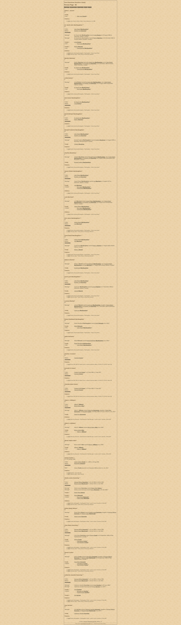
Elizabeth (87, 411)
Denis (95, 489)
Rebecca (97, 245)
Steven (93, 535)
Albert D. (78, 404)
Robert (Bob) (96, 488)
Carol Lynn (93, 305)
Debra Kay (93, 410)
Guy (96, 586)
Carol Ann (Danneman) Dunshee (89, 621)
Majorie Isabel (81, 483)
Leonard (96, 286)
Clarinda (78, 358)
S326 (69, 53)
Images (89, 7)
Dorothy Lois (80, 30)
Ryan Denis (82, 497)
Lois (97, 181)
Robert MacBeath (95, 340)
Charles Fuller (79, 372)
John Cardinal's (83, 623)
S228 (69, 472)
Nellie (99, 323)
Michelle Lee (82, 591)
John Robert (81, 29)
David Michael (84, 48)
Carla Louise (83, 498)
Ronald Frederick (97, 157)
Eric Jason (83, 187)
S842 (69, 54)
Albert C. (81, 431)
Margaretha (79, 463)
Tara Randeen (82, 542)
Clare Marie (91, 556)
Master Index (80, 7)
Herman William (81, 482)
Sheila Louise (95, 512)
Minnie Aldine (79, 406)
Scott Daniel (84, 188)
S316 (69, 364)
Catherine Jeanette (92, 609)
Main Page (66, 7)
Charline (100, 140)
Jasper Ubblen (79, 462)
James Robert (93, 201)
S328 (69, 419)
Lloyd (97, 585)
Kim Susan (83, 43)
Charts (85, 7)
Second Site (88, 623)
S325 (69, 21)
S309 (69, 503)
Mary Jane (81, 16)
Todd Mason (82, 541)
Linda (97, 35)
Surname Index (73, 7)
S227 (69, 474)
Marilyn (97, 38)
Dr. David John (95, 62)
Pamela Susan (83, 592)
